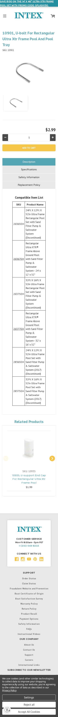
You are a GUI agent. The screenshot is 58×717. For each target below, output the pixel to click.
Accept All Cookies (29, 712)
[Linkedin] (41, 559)
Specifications (29, 169)
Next (52, 458)
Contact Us (29, 649)
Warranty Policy (29, 603)
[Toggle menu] (5, 15)
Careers (29, 660)
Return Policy (29, 608)
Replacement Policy (29, 184)
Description (29, 161)
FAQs (29, 629)
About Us (29, 644)
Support (29, 655)
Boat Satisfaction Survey (29, 598)
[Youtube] (29, 559)
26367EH (18, 258)
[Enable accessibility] (7, 710)
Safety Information (29, 177)
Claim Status (29, 583)
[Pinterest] (35, 559)
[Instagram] (23, 559)
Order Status (29, 578)
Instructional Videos (29, 634)
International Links (29, 665)
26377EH (18, 328)
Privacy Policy (9, 690)
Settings (29, 697)
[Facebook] (17, 559)
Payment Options (29, 619)
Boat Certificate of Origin (29, 593)
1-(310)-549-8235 (29, 545)
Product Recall (29, 613)
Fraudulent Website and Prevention (29, 588)
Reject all (29, 704)
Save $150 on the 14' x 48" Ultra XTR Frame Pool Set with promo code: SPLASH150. (27, 3)
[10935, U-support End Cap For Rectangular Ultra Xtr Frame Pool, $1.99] (29, 448)
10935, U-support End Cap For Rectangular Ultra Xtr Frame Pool (29, 479)
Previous (5, 458)
